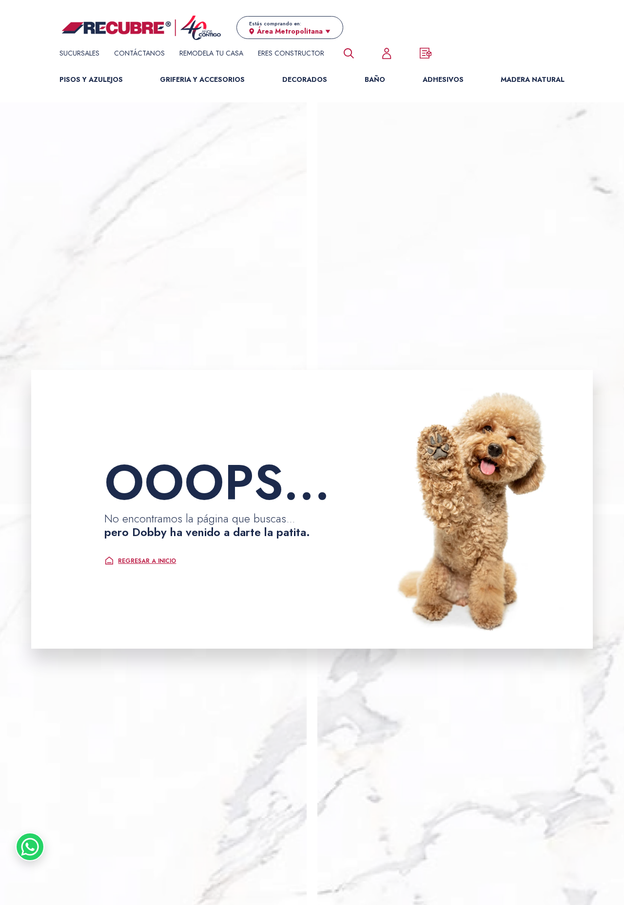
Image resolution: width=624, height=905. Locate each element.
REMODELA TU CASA (211, 53)
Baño (375, 79)
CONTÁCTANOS (139, 53)
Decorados (304, 79)
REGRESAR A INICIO (147, 561)
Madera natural (533, 79)
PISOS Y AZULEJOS (91, 79)
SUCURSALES (79, 53)
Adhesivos (443, 79)
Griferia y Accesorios (202, 79)
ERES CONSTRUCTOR (291, 53)
